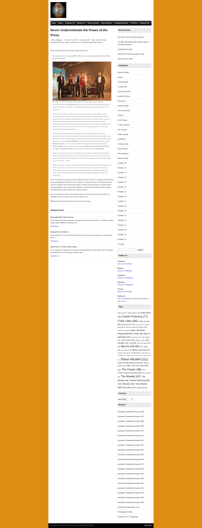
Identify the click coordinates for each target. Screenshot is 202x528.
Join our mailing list (124, 298)
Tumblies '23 (122, 230)
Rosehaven (122, 355)
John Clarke (136, 337)
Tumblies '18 (122, 206)
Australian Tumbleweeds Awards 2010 (131, 431)
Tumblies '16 (122, 196)
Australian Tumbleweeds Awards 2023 (131, 493)
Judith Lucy (140, 340)
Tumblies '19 (122, 211)
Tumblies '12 (122, 177)
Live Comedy (122, 130)
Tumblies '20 (122, 215)
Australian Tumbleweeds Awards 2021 (131, 483)
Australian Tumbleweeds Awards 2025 (131, 502)
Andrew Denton (134, 313)
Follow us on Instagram (125, 278)
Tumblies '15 (122, 192)
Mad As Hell (130, 346)
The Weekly (131, 376)
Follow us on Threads (125, 291)
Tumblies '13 (122, 182)
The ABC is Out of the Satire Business (131, 37)
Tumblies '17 (122, 201)
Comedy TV (81, 23)
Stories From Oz (75, 42)
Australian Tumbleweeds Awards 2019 (131, 474)
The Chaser (131, 369)
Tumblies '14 (122, 187)
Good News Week (131, 327)
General (120, 115)
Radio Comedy (123, 158)
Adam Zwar (122, 313)
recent (74, 179)
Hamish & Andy (124, 330)
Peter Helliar (126, 350)
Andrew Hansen (101, 40)
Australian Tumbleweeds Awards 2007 (131, 416)
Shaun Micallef (134, 359)
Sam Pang (139, 355)
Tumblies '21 (122, 220)
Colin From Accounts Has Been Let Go (131, 54)
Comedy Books (123, 82)
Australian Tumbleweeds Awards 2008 (131, 421)
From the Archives (124, 110)
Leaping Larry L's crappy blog (128, 517)
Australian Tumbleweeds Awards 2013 (131, 445)
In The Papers (122, 120)
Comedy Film (144, 23)
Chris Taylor (65, 42)
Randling (135, 353)
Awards (120, 77)
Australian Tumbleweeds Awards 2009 (131, 426)
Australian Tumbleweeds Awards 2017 (131, 464)
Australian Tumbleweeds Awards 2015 (131, 454)
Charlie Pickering (135, 316)
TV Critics (133, 23)
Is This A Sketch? (124, 125)
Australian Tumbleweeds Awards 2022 (131, 488)
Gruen (143, 327)
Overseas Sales (123, 144)
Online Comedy (93, 23)
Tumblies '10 (122, 168)
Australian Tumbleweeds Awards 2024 (131, 497)
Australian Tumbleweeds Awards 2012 (131, 440)
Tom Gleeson (126, 384)
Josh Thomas (128, 340)
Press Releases (106, 23)
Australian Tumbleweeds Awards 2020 (131, 478)
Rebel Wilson (145, 353)
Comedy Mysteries (121, 23)
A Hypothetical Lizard (125, 49)
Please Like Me (141, 350)
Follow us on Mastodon (125, 284)
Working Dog (142, 387)
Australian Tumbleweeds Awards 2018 (131, 469)
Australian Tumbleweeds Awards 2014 (131, 450)
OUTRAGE (122, 139)
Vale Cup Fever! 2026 (125, 59)
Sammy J (130, 355)
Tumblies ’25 (69, 23)
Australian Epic (55, 42)
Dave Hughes (139, 324)
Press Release (123, 149)
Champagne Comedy (125, 512)
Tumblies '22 (122, 225)
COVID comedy (123, 106)
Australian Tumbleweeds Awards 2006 (131, 412)
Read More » (54, 226)
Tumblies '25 (122, 239)
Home (54, 23)
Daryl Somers (127, 324)
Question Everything (124, 353)
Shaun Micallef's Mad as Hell (130, 363)
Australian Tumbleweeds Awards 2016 (131, 459)
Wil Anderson (129, 387)
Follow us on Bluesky (125, 271)
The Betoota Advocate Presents (92, 42)
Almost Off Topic (123, 72)
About (60, 23)
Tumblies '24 (122, 234)
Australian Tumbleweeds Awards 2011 (131, 435)
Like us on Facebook (125, 264)
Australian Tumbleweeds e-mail (128, 507)
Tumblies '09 (122, 163)
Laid (132, 343)
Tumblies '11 (122, 172)
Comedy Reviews (124, 96)
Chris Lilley (128, 321)
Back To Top (148, 525)
